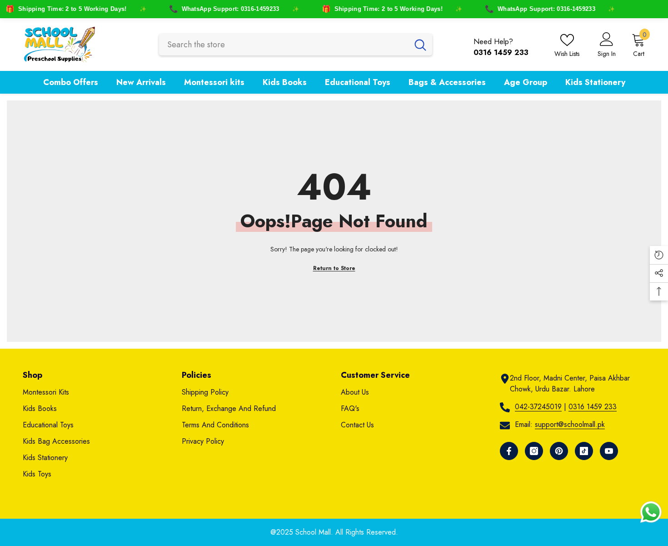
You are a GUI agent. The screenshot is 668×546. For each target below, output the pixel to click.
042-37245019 (538, 406)
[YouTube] (609, 451)
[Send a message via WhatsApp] (650, 512)
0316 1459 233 (592, 406)
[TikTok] (584, 451)
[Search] (295, 44)
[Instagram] (534, 451)
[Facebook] (509, 451)
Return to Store (334, 268)
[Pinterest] (559, 451)
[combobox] (284, 44)
